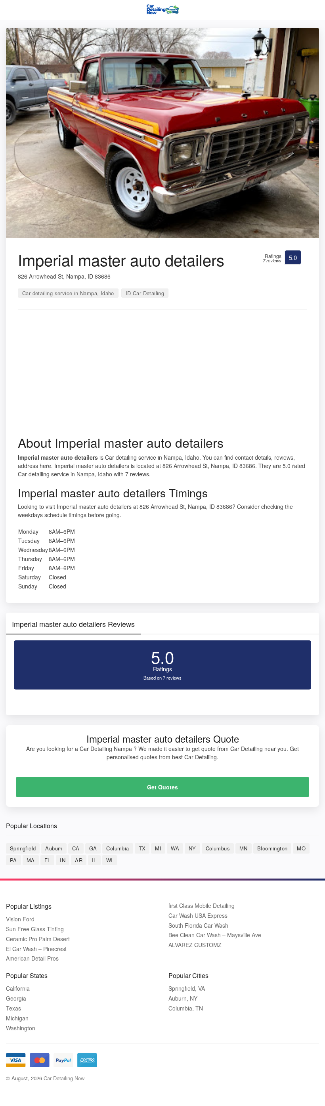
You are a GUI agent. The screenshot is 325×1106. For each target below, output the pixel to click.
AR (78, 860)
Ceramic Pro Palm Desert (38, 939)
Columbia (117, 848)
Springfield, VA (186, 988)
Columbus (218, 848)
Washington (20, 1028)
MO (301, 848)
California (18, 988)
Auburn (53, 848)
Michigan (17, 1018)
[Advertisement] (162, 375)
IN (62, 860)
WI (109, 860)
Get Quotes (162, 787)
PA (13, 860)
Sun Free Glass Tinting (35, 929)
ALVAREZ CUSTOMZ (195, 945)
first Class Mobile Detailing (201, 905)
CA (76, 848)
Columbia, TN (185, 1008)
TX (142, 848)
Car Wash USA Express (198, 915)
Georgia (16, 998)
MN (243, 848)
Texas (13, 1008)
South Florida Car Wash (198, 925)
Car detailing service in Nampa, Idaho (68, 293)
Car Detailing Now (64, 1078)
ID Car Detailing (145, 293)
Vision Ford (20, 919)
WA (175, 848)
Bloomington (272, 848)
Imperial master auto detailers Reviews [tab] (73, 624)
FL (47, 860)
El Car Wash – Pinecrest (36, 949)
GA (93, 848)
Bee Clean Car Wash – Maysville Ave (214, 935)
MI (158, 848)
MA (31, 860)
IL (94, 860)
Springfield (23, 848)
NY (192, 848)
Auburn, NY (182, 998)
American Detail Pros (32, 958)
